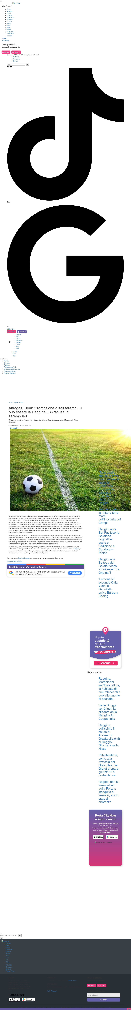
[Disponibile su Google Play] (112, 837)
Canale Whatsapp (24, 558)
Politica (6, 361)
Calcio (21, 403)
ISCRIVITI (103, 1000)
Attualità (9, 11)
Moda (9, 23)
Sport (9, 13)
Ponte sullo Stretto (10, 371)
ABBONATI (5, 52)
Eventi (15, 352)
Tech (8, 25)
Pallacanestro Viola (10, 367)
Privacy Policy (10, 971)
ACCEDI (17, 52)
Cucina (9, 21)
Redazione (10, 34)
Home (9, 9)
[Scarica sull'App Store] (98, 837)
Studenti (9, 19)
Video (9, 30)
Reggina (7, 365)
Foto (8, 28)
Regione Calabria (9, 373)
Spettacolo (10, 17)
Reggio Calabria (12, 561)
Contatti (9, 36)
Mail (48, 991)
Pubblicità (10, 32)
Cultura (9, 15)
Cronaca (7, 363)
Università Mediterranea (12, 369)
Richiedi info (72, 981)
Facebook (54, 991)
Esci (129, 1009)
